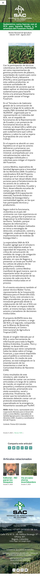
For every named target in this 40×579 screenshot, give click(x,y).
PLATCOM (26, 560)
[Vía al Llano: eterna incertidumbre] (29, 464)
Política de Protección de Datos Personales (23, 554)
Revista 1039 (18, 433)
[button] (4, 474)
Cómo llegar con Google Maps (20, 541)
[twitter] (18, 570)
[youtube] (26, 570)
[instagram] (22, 570)
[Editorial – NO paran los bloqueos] (11, 464)
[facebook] (13, 570)
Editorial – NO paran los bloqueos (10, 480)
